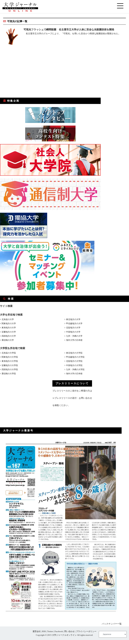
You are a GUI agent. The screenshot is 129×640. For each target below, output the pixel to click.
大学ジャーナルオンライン (64, 635)
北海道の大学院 (9, 353)
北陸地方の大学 (73, 327)
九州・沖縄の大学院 (75, 369)
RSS (44, 631)
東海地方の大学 (9, 327)
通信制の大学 (8, 340)
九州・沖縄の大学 (74, 336)
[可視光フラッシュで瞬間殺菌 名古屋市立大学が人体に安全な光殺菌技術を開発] (11, 37)
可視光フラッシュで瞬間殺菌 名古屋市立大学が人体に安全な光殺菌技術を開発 (69, 29)
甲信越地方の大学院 (75, 357)
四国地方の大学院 (10, 369)
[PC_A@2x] (47, 290)
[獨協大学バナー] (23, 237)
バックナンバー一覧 (112, 624)
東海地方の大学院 (10, 361)
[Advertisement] (23, 73)
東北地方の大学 (73, 319)
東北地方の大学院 (74, 353)
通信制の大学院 (9, 373)
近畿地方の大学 (9, 332)
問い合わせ (69, 631)
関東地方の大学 (9, 323)
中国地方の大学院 (74, 365)
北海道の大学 (8, 319)
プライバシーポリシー (86, 631)
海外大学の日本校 (74, 340)
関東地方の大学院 (10, 357)
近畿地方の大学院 (10, 365)
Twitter (50, 631)
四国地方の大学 (9, 336)
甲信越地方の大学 (74, 323)
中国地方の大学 (73, 332)
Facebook (59, 631)
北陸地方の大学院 (74, 361)
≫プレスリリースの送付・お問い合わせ (72, 398)
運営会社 (37, 631)
